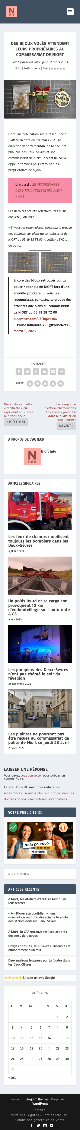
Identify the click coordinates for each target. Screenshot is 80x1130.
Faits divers (32, 68)
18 (21, 1048)
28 (49, 1059)
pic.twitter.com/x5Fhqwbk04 (35, 319)
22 (58, 1048)
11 (21, 1038)
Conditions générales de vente (40, 1120)
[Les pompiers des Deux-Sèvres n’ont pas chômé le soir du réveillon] (40, 644)
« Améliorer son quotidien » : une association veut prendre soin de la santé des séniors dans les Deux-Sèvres (38, 917)
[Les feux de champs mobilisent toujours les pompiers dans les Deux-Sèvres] (40, 511)
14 (49, 1038)
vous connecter (31, 775)
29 (58, 1059)
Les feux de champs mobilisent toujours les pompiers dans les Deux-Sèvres (38, 541)
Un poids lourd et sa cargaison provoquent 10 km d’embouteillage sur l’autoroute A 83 (39, 607)
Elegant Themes (37, 1099)
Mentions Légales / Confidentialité (39, 1115)
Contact (39, 1110)
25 (21, 1059)
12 (31, 1038)
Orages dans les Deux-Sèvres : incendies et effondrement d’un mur (39, 948)
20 (40, 1048)
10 (13, 1038)
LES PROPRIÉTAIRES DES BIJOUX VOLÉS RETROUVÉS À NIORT (39, 190)
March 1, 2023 (25, 331)
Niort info (33, 62)
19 (31, 1048)
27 (40, 1059)
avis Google (46, 978)
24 (13, 1059)
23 (67, 1048)
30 (67, 1059)
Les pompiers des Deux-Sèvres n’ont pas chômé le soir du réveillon (38, 674)
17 (13, 1048)
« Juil (12, 1078)
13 (40, 1038)
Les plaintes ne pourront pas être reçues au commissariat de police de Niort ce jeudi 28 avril (38, 738)
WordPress (40, 1104)
